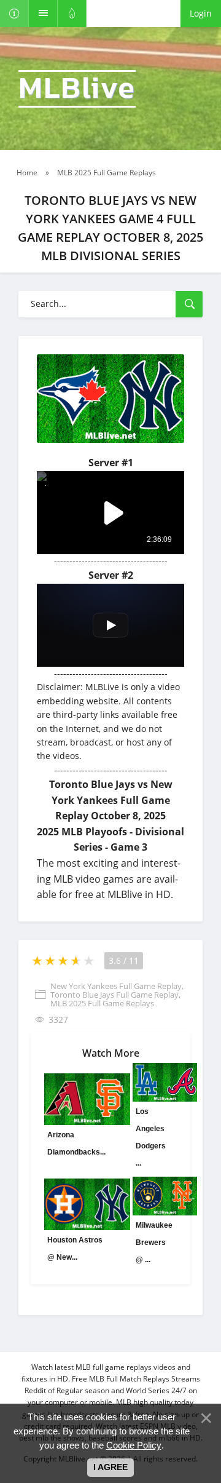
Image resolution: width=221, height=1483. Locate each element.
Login (201, 13)
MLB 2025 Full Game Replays (102, 1003)
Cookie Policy (133, 1445)
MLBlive (77, 89)
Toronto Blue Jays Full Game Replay (114, 994)
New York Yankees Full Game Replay (116, 986)
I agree (110, 1467)
